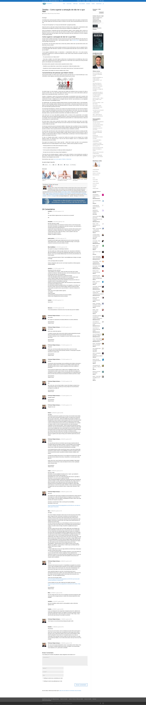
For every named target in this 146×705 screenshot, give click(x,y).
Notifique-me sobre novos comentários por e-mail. (53, 678)
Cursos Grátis (69, 3)
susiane (49, 300)
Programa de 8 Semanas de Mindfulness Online (58, 194)
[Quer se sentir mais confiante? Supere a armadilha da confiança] (65, 175)
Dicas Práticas (57, 13)
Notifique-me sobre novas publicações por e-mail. (53, 681)
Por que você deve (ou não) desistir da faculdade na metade (98, 149)
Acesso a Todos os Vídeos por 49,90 (76, 699)
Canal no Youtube (63, 699)
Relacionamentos (96, 174)
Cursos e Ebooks (82, 3)
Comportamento (96, 169)
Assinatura (88, 3)
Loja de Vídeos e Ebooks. (66, 191)
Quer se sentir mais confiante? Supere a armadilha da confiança (65, 180)
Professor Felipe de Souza (48, 13)
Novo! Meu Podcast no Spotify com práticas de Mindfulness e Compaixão (97, 85)
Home (64, 3)
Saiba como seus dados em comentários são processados (70, 690)
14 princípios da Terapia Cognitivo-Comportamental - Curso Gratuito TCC (98, 144)
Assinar (95, 26)
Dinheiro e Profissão (96, 173)
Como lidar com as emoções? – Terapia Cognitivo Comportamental (98, 111)
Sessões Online (99, 3)
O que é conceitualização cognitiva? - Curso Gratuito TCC (98, 156)
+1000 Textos (75, 3)
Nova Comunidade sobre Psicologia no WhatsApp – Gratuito (97, 74)
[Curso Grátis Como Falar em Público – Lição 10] (49, 175)
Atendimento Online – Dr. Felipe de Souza (50, 699)
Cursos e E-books (87, 699)
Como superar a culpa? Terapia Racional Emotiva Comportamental (97, 107)
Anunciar (94, 699)
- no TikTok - (48, 195)
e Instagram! (53, 195)
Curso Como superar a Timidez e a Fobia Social (62, 159)
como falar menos (75, 40)
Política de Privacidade (46, 700)
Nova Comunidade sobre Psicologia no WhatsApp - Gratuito (97, 132)
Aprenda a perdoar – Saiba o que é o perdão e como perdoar (98, 99)
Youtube (93, 3)
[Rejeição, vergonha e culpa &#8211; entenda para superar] (80, 175)
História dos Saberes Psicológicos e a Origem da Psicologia (98, 89)
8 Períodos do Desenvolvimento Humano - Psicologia (98, 137)
